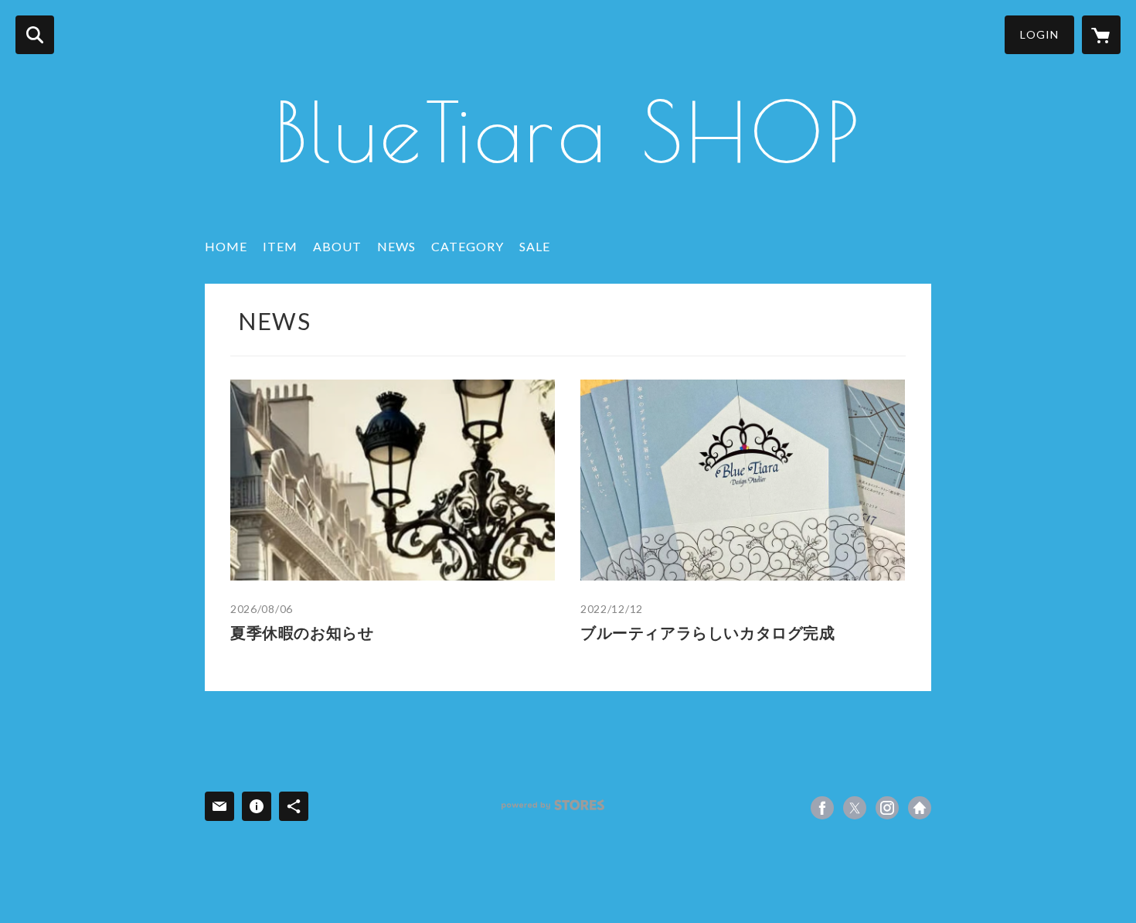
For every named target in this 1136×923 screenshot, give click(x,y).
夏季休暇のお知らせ (301, 632)
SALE (534, 246)
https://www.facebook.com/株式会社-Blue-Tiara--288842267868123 (822, 807)
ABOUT (337, 246)
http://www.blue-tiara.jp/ (919, 807)
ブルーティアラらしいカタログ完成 (707, 632)
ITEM (280, 246)
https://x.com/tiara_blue (854, 807)
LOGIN (1039, 34)
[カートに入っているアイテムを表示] (1101, 34)
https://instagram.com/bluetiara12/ (887, 807)
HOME (226, 246)
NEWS (396, 246)
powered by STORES (553, 805)
